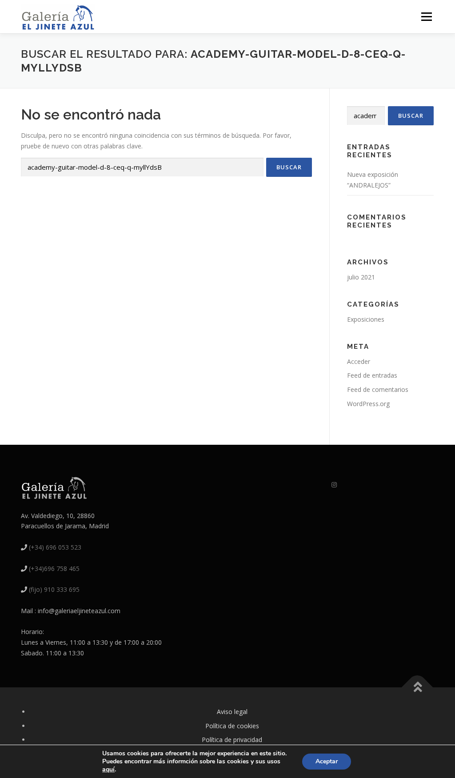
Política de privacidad (232, 739)
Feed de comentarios (377, 389)
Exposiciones (365, 319)
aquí (108, 769)
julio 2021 (361, 277)
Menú (426, 16)
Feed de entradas (372, 375)
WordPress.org (368, 403)
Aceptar (326, 761)
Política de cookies (232, 726)
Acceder (358, 361)
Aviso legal (232, 711)
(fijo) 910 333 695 (54, 589)
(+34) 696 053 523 (55, 547)
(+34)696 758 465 (54, 568)
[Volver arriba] (417, 687)
